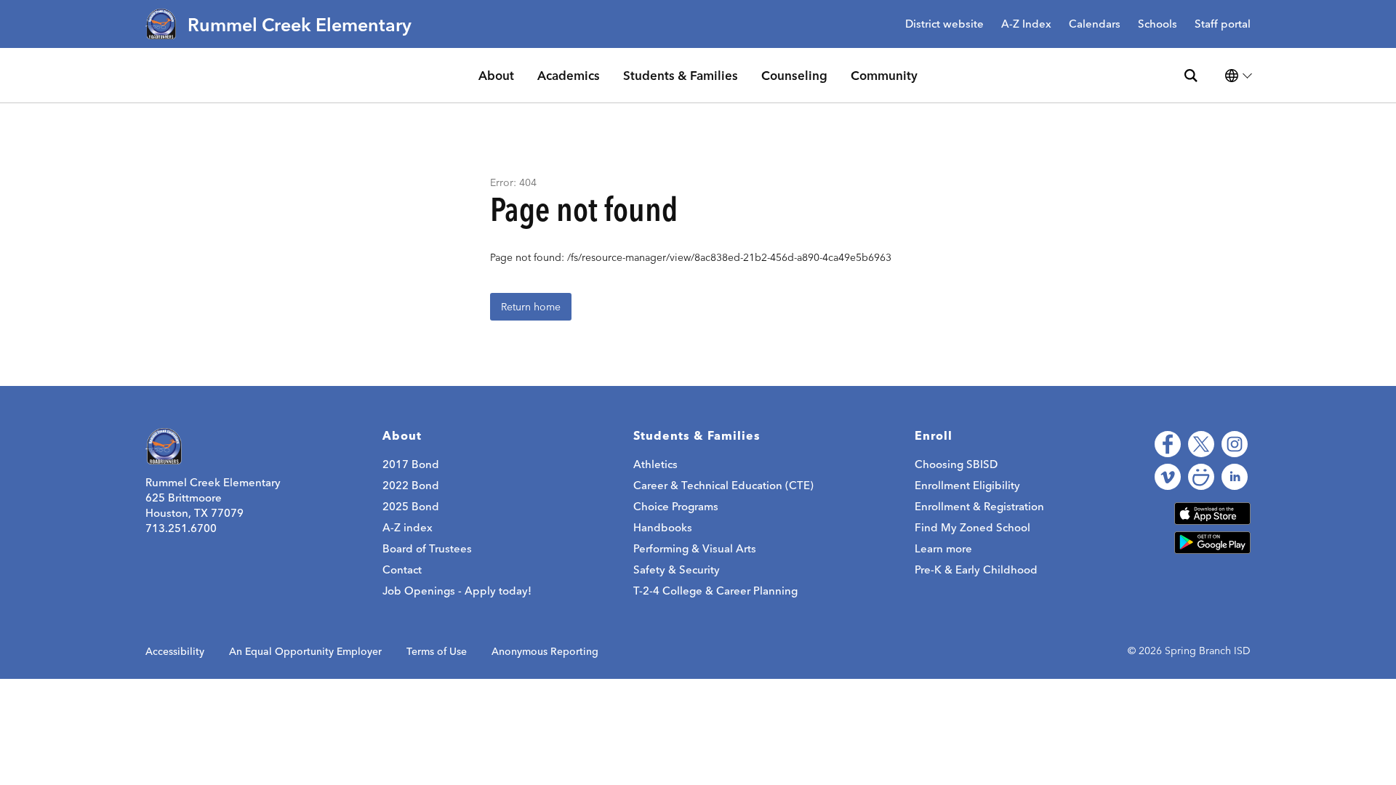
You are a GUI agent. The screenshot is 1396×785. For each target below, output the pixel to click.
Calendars (1094, 24)
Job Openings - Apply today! (456, 590)
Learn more (943, 548)
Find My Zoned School (972, 527)
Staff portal (1223, 24)
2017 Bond (410, 464)
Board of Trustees (427, 548)
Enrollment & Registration (979, 506)
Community (884, 75)
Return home (531, 306)
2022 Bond (410, 485)
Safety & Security (676, 569)
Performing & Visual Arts (694, 548)
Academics (568, 75)
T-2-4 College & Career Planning (715, 590)
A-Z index (407, 527)
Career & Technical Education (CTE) (723, 485)
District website (944, 24)
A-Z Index (1026, 24)
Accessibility (174, 651)
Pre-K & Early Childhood (976, 569)
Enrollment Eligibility (967, 485)
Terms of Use (436, 651)
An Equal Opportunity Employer (305, 651)
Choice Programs (675, 506)
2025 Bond (410, 506)
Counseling (794, 75)
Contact (402, 569)
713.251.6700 (181, 528)
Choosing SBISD (956, 464)
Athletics (655, 464)
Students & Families (680, 75)
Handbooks (662, 527)
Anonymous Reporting (545, 651)
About (496, 75)
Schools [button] (1157, 24)
